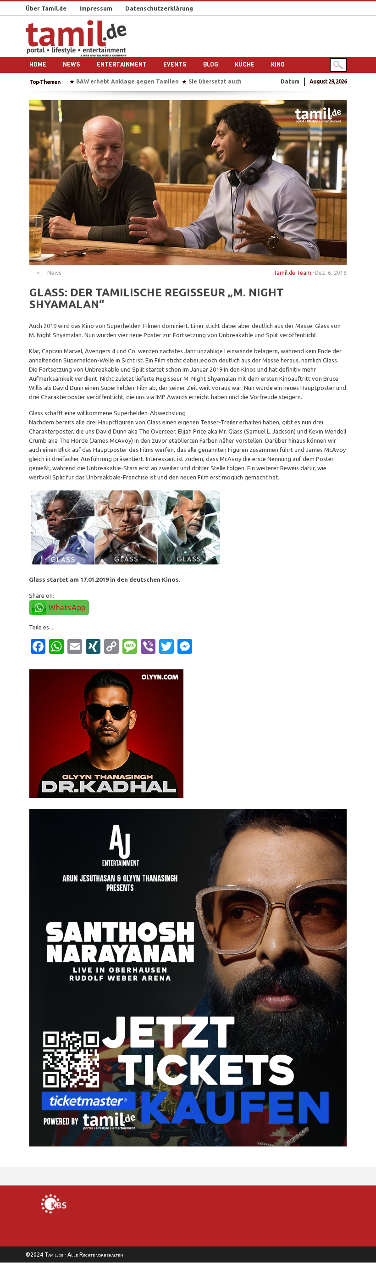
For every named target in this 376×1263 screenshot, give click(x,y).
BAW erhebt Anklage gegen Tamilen (127, 81)
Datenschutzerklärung (159, 8)
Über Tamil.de (46, 8)
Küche (244, 64)
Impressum (95, 8)
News (71, 64)
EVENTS (175, 64)
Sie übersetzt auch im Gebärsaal (234, 81)
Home (37, 64)
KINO (278, 64)
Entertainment (122, 64)
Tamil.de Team (292, 273)
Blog (210, 64)
